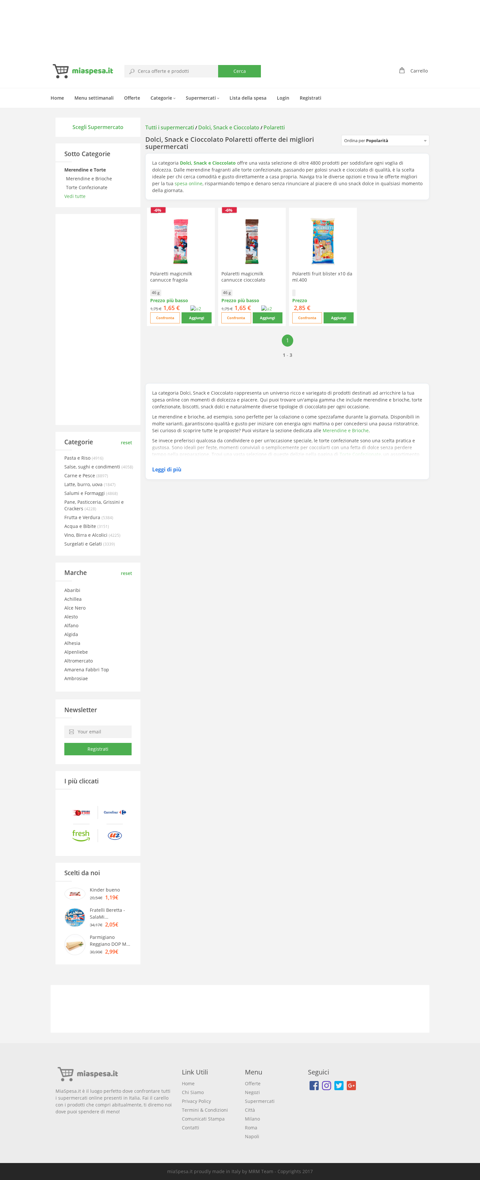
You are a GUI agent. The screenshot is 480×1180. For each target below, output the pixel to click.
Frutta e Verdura (83, 517)
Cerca (239, 71)
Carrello (419, 71)
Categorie (162, 98)
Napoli (252, 1136)
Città (250, 1110)
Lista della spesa (248, 98)
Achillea (73, 599)
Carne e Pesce (80, 475)
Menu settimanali (94, 98)
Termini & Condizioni (205, 1110)
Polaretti (274, 127)
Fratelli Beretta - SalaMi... (107, 913)
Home (57, 98)
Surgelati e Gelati (83, 544)
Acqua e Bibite (80, 526)
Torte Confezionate (87, 187)
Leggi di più (167, 469)
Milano (252, 1119)
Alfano (71, 625)
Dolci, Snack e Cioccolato (228, 127)
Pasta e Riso (78, 458)
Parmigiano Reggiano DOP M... (110, 940)
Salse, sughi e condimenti (92, 467)
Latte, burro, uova (84, 484)
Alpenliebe (76, 652)
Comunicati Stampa (203, 1119)
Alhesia (72, 643)
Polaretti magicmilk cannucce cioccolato (243, 276)
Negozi (252, 1092)
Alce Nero (75, 608)
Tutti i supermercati (170, 127)
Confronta (165, 317)
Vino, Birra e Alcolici (86, 535)
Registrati (310, 98)
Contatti (190, 1127)
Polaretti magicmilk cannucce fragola (171, 276)
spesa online (188, 183)
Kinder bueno (105, 890)
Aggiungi (196, 317)
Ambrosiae (76, 678)
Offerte (132, 98)
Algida (71, 634)
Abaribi (72, 590)
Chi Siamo (193, 1092)
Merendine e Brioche (89, 178)
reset (126, 442)
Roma (251, 1127)
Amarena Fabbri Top (86, 669)
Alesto (71, 617)
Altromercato (78, 661)
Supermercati (201, 98)
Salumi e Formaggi (85, 493)
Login (283, 98)
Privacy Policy (196, 1101)
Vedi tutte (75, 196)
